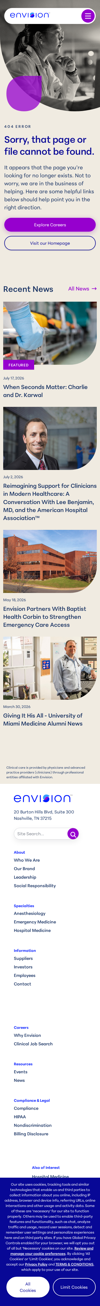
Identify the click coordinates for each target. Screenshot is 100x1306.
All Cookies (28, 1287)
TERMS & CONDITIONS (74, 1264)
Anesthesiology (29, 913)
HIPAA (20, 1116)
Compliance (26, 1108)
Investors (23, 966)
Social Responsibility (35, 885)
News (19, 1080)
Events (20, 1071)
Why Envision (27, 1035)
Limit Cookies (74, 1287)
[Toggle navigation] (88, 16)
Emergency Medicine (35, 921)
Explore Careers (50, 224)
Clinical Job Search (33, 1043)
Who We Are (27, 860)
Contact (22, 983)
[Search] (73, 833)
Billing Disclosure (31, 1133)
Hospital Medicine (32, 930)
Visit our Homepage (50, 243)
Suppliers (23, 958)
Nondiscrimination (33, 1125)
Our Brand (24, 868)
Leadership (25, 877)
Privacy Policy (36, 1264)
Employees (24, 975)
